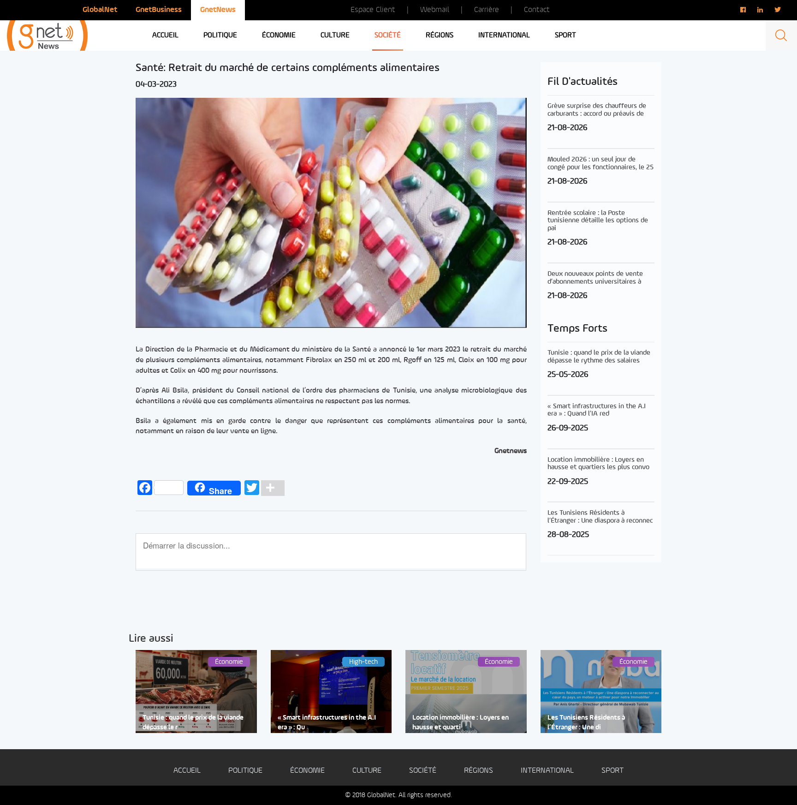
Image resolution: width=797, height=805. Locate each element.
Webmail (434, 10)
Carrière (486, 10)
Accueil (165, 35)
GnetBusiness (159, 10)
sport (565, 35)
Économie (279, 35)
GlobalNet (100, 10)
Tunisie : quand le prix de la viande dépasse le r (193, 723)
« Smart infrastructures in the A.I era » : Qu (327, 723)
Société (388, 35)
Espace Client (373, 10)
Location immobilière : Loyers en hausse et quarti (460, 723)
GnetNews (218, 10)
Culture (335, 35)
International (504, 35)
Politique (220, 35)
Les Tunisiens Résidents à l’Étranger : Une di (586, 723)
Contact (537, 10)
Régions (439, 35)
